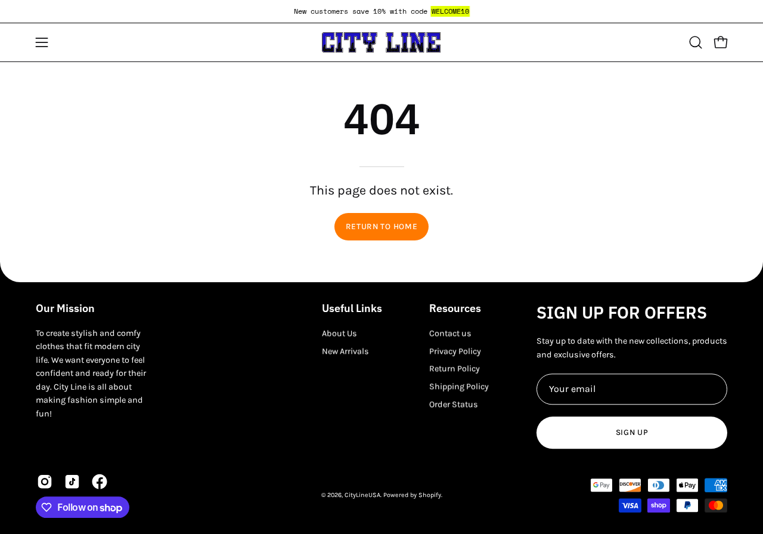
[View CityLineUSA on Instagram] (45, 482)
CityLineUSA (362, 495)
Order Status (453, 404)
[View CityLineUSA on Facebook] (99, 482)
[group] (381, 11)
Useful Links (352, 308)
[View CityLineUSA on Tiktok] (72, 482)
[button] (695, 42)
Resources (455, 308)
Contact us (450, 333)
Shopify (429, 495)
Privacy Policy (455, 351)
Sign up (632, 432)
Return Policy (454, 369)
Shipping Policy (459, 386)
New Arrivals (345, 351)
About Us (339, 333)
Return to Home (382, 226)
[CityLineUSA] (381, 42)
